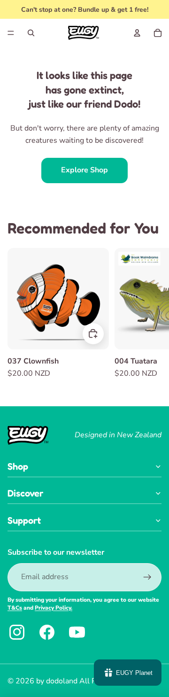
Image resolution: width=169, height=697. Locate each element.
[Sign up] (147, 577)
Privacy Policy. (53, 608)
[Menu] (11, 33)
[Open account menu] (137, 33)
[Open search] (31, 33)
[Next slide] (153, 313)
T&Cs (15, 608)
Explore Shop (84, 170)
